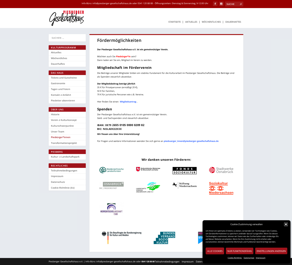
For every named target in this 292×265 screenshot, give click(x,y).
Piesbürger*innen (60, 137)
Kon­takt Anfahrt (61, 94)
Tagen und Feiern (60, 89)
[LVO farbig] (148, 191)
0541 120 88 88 (145, 3)
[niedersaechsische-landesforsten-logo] (111, 172)
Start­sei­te (174, 22)
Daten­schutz (249, 257)
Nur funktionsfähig (239, 251)
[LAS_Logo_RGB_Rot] (221, 193)
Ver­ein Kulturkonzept (64, 119)
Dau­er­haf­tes (233, 22)
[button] (285, 224)
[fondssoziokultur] (185, 173)
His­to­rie (55, 114)
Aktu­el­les (191, 22)
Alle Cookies (214, 251)
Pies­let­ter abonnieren (63, 100)
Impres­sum (260, 257)
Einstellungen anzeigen (271, 251)
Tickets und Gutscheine (64, 77)
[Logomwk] (148, 170)
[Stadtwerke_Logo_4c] (221, 172)
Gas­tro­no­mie (58, 83)
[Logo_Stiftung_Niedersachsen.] (185, 187)
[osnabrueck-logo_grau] (111, 188)
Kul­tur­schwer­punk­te (62, 125)
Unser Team (57, 131)
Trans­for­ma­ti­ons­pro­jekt (64, 142)
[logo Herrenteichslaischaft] (111, 215)
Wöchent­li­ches (211, 22)
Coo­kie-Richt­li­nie (235, 257)
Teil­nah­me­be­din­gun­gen (64, 170)
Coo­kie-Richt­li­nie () (63, 187)
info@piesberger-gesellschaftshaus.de (112, 3)
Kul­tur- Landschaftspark (65, 156)
